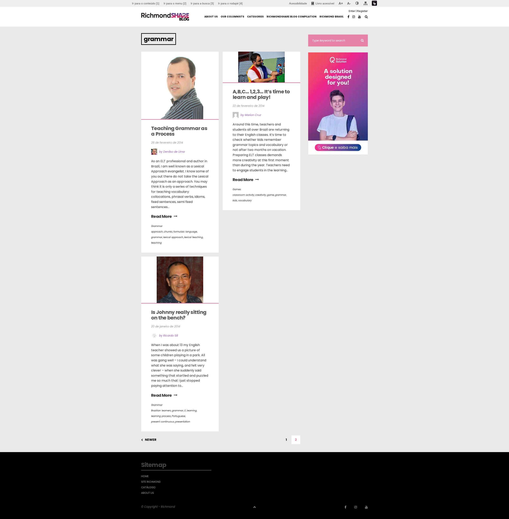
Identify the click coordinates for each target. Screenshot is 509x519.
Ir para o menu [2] (175, 3)
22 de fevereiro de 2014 (248, 106)
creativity (260, 195)
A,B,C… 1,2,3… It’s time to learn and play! (262, 94)
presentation (182, 421)
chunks (168, 231)
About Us (147, 493)
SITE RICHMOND (151, 482)
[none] (357, 3)
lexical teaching (193, 237)
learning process (161, 416)
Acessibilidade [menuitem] (298, 3)
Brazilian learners (161, 410)
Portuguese (178, 416)
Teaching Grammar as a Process (179, 131)
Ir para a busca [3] (202, 3)
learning (192, 410)
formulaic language (185, 231)
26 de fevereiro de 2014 (167, 143)
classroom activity (243, 195)
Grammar (156, 226)
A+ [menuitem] (341, 3)
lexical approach (173, 237)
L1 (185, 410)
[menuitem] (175, 3)
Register (362, 11)
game (270, 195)
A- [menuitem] (349, 3)
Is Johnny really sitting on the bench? (179, 315)
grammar (156, 237)
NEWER (150, 439)
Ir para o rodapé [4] (230, 3)
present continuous (162, 421)
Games (237, 189)
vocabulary (245, 200)
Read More (161, 216)
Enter (352, 11)
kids (235, 200)
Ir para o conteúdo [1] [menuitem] (145, 3)
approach (157, 231)
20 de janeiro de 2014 (165, 326)
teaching (156, 242)
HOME (145, 476)
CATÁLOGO (148, 487)
